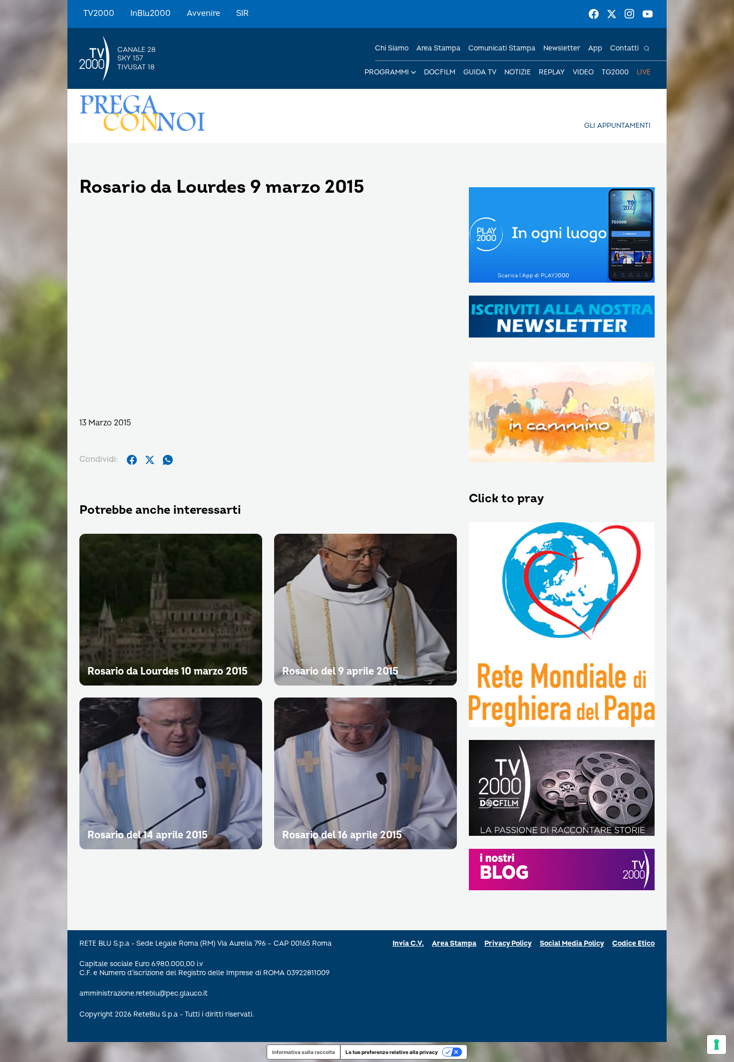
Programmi (387, 72)
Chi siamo (391, 48)
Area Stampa (454, 943)
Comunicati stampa (501, 48)
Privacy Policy (508, 943)
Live (644, 72)
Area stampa (438, 48)
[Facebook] (594, 14)
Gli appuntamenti (617, 125)
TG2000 (615, 72)
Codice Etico (633, 943)
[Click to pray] (562, 625)
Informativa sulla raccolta (303, 1052)
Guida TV (479, 72)
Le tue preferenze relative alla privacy (392, 1052)
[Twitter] (612, 14)
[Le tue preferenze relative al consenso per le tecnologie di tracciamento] (716, 1044)
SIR (242, 13)
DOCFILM (439, 72)
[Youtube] (648, 14)
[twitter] (150, 460)
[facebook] (132, 460)
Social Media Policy (572, 943)
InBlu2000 (150, 13)
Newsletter (561, 48)
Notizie (517, 72)
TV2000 (98, 13)
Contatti (624, 48)
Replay (552, 72)
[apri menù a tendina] (413, 72)
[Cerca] (647, 48)
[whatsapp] (168, 460)
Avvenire (203, 13)
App (595, 48)
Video (583, 72)
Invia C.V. (408, 943)
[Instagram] (630, 14)
